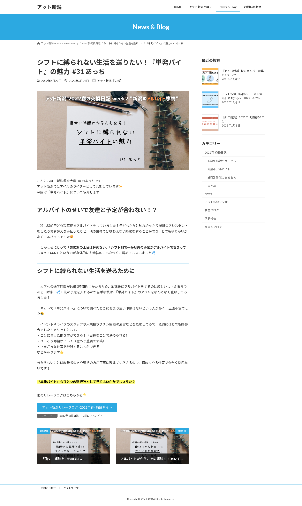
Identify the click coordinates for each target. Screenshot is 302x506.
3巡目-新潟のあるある (221, 177)
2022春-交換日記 (69, 415)
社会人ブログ (213, 227)
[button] (77, 407)
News (208, 193)
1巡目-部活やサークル (221, 161)
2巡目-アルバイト (93, 415)
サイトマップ (71, 488)
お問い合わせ (48, 488)
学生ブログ (212, 210)
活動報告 (210, 218)
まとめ (211, 186)
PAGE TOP (291, 487)
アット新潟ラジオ (216, 202)
